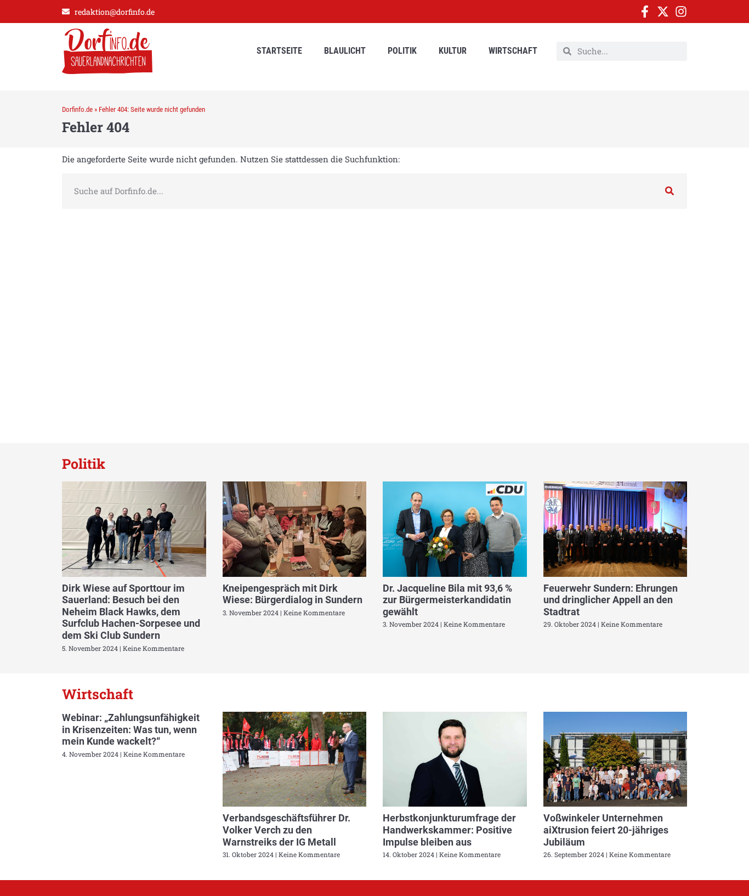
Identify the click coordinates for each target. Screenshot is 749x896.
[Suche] (669, 191)
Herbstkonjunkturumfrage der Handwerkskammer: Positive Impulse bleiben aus (449, 829)
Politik (402, 51)
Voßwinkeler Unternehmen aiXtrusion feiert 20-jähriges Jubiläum (605, 829)
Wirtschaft (513, 51)
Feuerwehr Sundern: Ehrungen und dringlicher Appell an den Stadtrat (610, 599)
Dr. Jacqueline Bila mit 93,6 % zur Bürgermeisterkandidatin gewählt (447, 599)
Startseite (279, 51)
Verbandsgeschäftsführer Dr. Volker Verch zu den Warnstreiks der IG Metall (286, 829)
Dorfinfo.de (77, 109)
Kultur (453, 51)
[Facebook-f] (645, 11)
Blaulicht (345, 51)
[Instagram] (681, 11)
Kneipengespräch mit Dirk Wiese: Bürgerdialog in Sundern (292, 594)
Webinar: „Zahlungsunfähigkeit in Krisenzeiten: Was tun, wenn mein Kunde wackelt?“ (131, 729)
